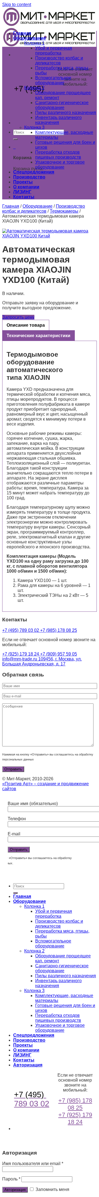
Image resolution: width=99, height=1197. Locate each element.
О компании (26, 187)
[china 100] (49, 234)
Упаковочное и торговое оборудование (60, 164)
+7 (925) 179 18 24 (21, 654)
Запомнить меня (51, 1189)
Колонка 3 (34, 127)
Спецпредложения (33, 172)
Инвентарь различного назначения (58, 120)
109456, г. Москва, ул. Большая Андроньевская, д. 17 (42, 661)
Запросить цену (18, 317)
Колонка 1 (34, 43)
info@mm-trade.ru (20, 659)
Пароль (11, 1179)
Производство (29, 177)
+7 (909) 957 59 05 (58, 654)
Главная (22, 33)
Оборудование (29, 38)
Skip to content (16, 4)
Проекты (23, 182)
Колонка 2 (34, 87)
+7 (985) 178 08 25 (75, 98)
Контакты (23, 196)
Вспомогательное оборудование (53, 80)
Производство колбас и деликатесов (59, 60)
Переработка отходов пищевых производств (58, 154)
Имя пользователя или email (32, 1163)
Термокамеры (64, 211)
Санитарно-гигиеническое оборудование (62, 105)
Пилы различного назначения (65, 112)
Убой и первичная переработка (53, 50)
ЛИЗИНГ (22, 191)
